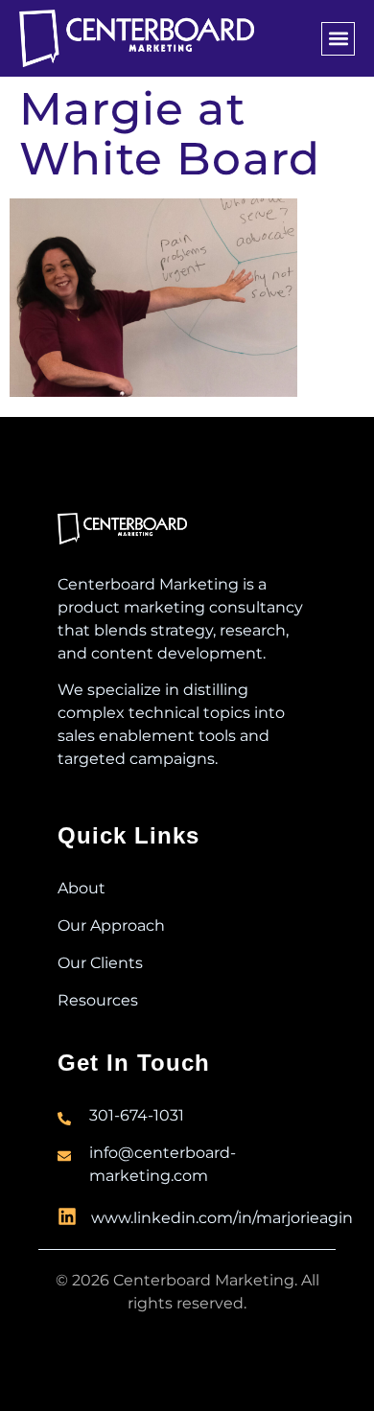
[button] (338, 39)
